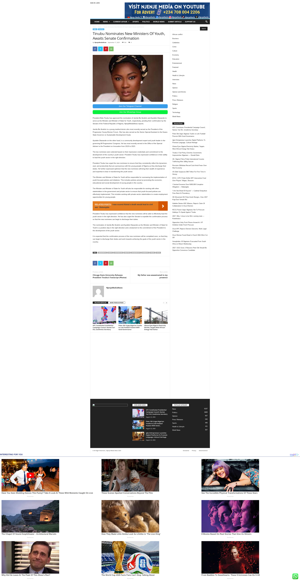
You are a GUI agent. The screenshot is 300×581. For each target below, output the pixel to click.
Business (175, 38)
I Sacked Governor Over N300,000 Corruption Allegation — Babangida (187, 186)
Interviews (175, 79)
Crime (174, 47)
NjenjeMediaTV (136, 252)
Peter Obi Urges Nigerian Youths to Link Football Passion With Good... (155, 423)
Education (175, 59)
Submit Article (175, 22)
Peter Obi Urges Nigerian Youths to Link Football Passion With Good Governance (130, 327)
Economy (175, 55)
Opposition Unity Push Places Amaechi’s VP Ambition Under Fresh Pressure (187, 224)
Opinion (175, 88)
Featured (175, 67)
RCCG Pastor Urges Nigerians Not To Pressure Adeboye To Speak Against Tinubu (188, 211)
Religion (175, 104)
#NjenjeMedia (102, 252)
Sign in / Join (95, 3)
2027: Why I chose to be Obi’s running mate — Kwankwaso (188, 217)
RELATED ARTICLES (100, 303)
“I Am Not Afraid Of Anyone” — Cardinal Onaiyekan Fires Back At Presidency (189, 192)
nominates (145, 252)
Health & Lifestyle (178, 75)
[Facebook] (95, 49)
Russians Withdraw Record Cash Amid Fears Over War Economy (189, 167)
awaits (110, 252)
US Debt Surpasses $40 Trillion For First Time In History (189, 173)
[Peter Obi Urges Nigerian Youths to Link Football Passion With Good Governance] (130, 315)
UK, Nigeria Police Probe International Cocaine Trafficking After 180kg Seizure (188, 160)
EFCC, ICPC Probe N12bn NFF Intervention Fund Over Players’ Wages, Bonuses (189, 179)
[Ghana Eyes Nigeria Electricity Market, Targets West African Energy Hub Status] (156, 315)
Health (174, 71)
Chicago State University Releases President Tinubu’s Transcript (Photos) (109, 276)
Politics (146, 22)
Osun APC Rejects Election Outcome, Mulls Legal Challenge (189, 230)
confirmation (118, 252)
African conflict (177, 34)
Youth (158, 252)
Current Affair (120, 22)
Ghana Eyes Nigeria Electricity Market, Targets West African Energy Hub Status (155, 327)
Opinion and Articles (179, 92)
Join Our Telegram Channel (130, 106)
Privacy (194, 450)
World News (159, 22)
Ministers (127, 252)
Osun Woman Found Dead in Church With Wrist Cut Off (190, 236)
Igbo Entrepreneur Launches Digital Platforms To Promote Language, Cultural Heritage (188, 141)
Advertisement (203, 450)
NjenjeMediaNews (100, 42)
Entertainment (177, 63)
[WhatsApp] (111, 49)
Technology (176, 112)
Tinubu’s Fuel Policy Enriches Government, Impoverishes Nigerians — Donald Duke (187, 154)
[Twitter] (100, 49)
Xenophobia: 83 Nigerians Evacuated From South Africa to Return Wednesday (189, 243)
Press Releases (177, 100)
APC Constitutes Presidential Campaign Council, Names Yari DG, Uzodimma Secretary (104, 327)
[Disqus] (130, 365)
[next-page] (166, 303)
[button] (206, 21)
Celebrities (176, 43)
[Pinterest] (105, 49)
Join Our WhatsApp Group (130, 112)
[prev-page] (164, 303)
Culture (174, 51)
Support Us (190, 22)
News (105, 22)
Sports (136, 22)
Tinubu (152, 252)
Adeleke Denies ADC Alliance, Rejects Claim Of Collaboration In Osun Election (188, 205)
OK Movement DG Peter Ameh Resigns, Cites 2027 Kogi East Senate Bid (190, 198)
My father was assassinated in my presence (153, 276)
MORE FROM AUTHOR (116, 303)
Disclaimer (186, 450)
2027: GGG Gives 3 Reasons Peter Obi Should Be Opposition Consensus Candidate (189, 249)
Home (96, 22)
